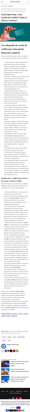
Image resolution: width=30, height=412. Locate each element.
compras (9, 337)
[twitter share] (8, 350)
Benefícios (9, 11)
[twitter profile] (9, 398)
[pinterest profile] (16, 398)
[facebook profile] (13, 398)
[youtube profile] (20, 398)
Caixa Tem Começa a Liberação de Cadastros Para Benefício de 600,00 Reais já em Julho (19, 379)
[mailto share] (11, 351)
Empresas (18, 11)
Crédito (13, 11)
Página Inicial (4, 6)
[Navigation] (1, 2)
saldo (9, 340)
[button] (15, 32)
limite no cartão (21, 337)
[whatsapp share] (17, 351)
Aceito (18, 407)
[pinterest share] (14, 351)
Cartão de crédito (22, 9)
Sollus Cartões (15, 1)
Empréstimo (10, 6)
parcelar (4, 340)
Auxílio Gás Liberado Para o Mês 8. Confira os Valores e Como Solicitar (19, 363)
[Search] (27, 2)
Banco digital (4, 11)
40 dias (3, 337)
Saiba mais (13, 407)
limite (14, 337)
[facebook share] (6, 351)
